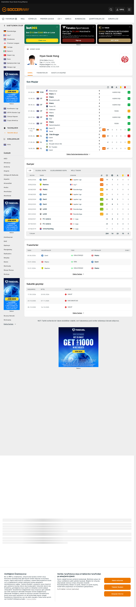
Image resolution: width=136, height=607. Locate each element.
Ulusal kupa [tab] (40, 170)
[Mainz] (124, 61)
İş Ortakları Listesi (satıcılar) (68, 589)
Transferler (42, 73)
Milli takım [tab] (76, 170)
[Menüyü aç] (129, 9)
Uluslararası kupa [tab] (58, 170)
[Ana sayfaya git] (20, 9)
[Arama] (111, 9)
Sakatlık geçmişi (58, 73)
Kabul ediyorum (117, 580)
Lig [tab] (30, 170)
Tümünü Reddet (117, 587)
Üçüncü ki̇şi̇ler (31, 599)
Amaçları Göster (117, 594)
